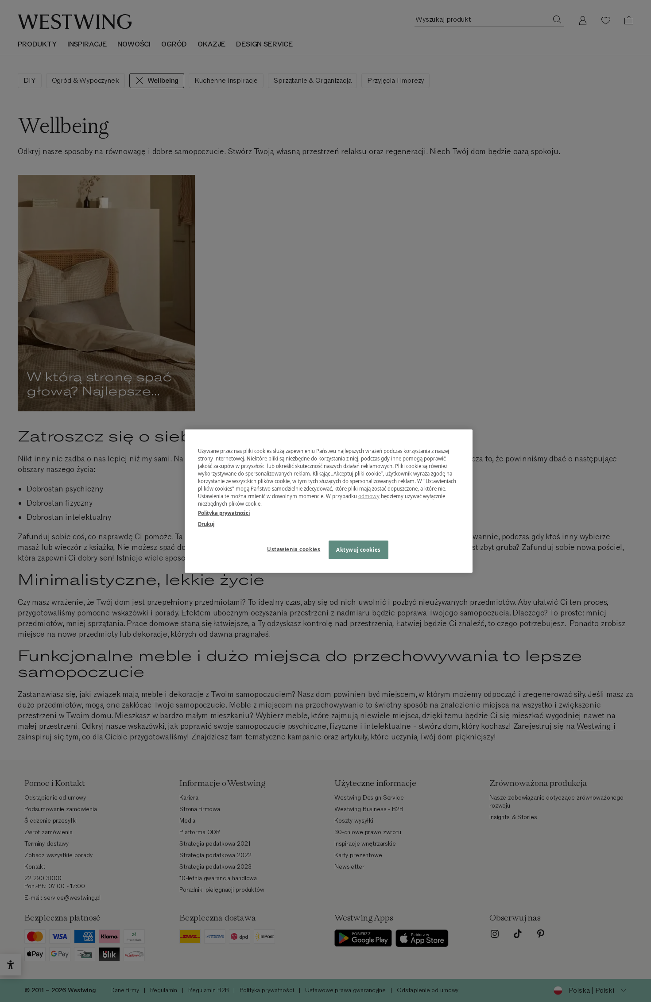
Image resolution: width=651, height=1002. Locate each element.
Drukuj (206, 524)
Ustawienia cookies (293, 549)
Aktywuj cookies (358, 549)
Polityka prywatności (224, 513)
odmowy (369, 496)
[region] (329, 501)
